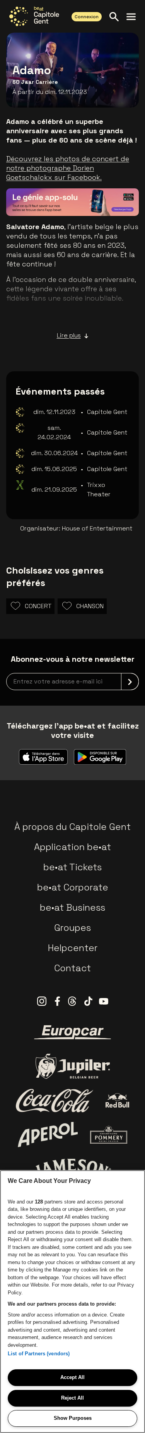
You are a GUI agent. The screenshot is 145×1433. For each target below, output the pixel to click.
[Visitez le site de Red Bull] (117, 1100)
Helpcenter (72, 948)
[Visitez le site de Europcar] (72, 1032)
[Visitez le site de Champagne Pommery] (108, 1135)
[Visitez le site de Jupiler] (73, 1066)
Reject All (72, 1398)
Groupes (72, 928)
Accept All (72, 1377)
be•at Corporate (72, 887)
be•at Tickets (72, 867)
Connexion (87, 17)
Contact (72, 968)
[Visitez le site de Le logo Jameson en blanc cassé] (72, 1169)
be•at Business (72, 907)
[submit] (130, 681)
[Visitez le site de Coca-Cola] (54, 1100)
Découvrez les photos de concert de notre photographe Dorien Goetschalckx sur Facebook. (67, 168)
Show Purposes (73, 1418)
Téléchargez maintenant (82, 199)
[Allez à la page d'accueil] (34, 16)
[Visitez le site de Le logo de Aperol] (48, 1134)
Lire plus (69, 335)
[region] (72, 1301)
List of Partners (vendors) (39, 1353)
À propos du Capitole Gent (72, 827)
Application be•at (72, 847)
